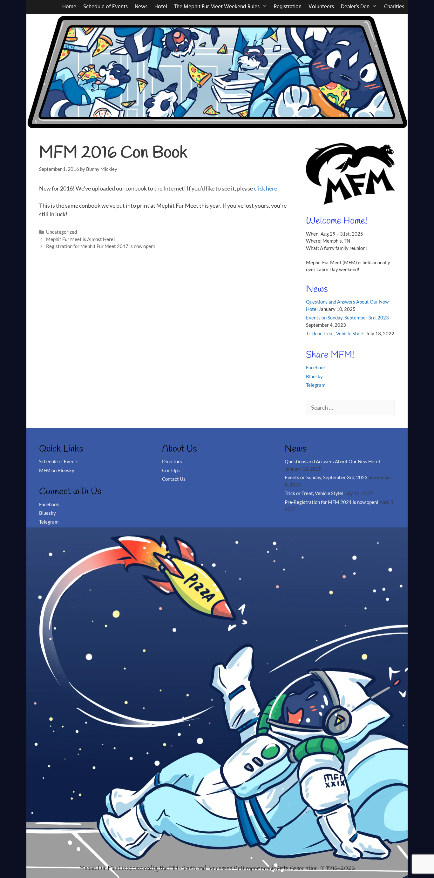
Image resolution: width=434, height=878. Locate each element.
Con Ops (171, 470)
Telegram (315, 385)
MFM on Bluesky (56, 470)
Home (69, 7)
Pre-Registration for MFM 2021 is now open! (331, 502)
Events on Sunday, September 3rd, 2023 (347, 317)
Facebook (316, 367)
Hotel (160, 7)
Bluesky (314, 376)
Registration (288, 7)
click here (265, 188)
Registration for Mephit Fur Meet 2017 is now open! (100, 246)
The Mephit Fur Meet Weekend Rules (217, 7)
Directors (172, 461)
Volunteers (321, 7)
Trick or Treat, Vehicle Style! (335, 333)
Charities (394, 7)
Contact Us (174, 479)
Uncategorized (61, 232)
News (141, 7)
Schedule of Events (105, 7)
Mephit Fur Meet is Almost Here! (80, 239)
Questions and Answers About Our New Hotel (332, 461)
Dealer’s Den (355, 7)
